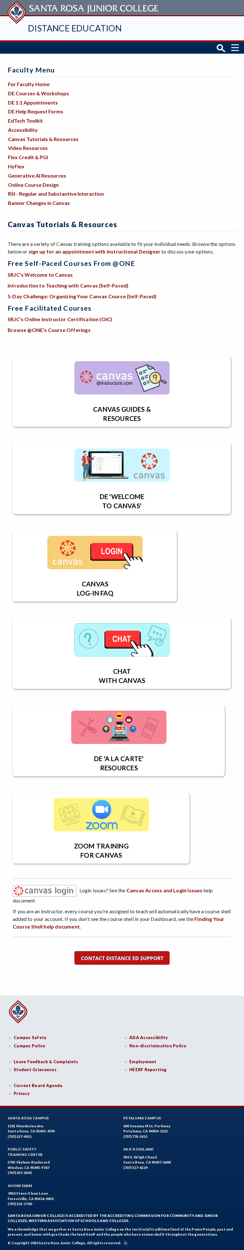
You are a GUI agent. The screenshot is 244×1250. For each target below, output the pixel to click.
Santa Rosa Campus (28, 1118)
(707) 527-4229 (135, 1168)
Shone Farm (20, 1186)
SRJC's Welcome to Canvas (40, 275)
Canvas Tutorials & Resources (43, 139)
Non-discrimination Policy (157, 1045)
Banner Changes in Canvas (39, 203)
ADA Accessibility (148, 1037)
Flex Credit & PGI (28, 157)
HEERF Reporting (147, 1069)
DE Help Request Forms (35, 111)
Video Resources (28, 148)
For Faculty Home (29, 84)
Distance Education (75, 28)
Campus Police (29, 1045)
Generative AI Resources (37, 175)
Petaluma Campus (142, 1118)
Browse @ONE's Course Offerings (49, 330)
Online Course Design (33, 185)
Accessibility (23, 130)
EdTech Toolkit (25, 121)
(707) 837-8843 (20, 1173)
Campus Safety (30, 1037)
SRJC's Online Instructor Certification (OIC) (60, 319)
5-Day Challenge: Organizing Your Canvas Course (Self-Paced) (82, 296)
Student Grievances (35, 1069)
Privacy (22, 1093)
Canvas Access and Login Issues (164, 890)
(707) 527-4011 (20, 1136)
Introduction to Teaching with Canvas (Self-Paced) (68, 285)
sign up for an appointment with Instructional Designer (94, 251)
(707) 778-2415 (135, 1136)
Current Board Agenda (38, 1085)
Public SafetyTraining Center (25, 1152)
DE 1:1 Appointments (33, 102)
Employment (143, 1061)
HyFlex (16, 166)
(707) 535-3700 (20, 1204)
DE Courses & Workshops (38, 93)
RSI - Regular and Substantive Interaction (56, 194)
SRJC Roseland (138, 1149)
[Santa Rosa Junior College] (84, 7)
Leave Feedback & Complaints (46, 1061)
